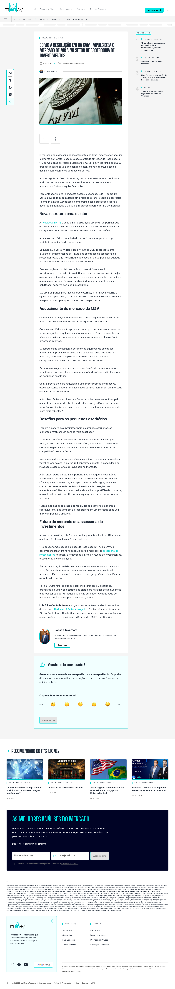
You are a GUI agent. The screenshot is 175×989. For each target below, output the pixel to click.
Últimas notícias (23, 19)
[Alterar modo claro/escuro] (55, 139)
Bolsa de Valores (151, 57)
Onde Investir (65, 9)
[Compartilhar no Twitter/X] (10, 94)
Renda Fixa (95, 930)
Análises (80, 9)
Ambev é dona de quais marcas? (151, 62)
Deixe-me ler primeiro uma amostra (29, 844)
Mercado (147, 87)
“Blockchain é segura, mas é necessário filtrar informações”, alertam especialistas (154, 46)
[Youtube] (26, 965)
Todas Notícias (69, 945)
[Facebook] (19, 964)
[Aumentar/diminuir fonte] (44, 139)
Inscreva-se (153, 10)
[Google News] (43, 965)
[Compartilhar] (52, 921)
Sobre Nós (67, 930)
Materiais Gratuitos (77, 19)
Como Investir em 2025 (49, 19)
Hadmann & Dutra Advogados (71, 609)
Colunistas (67, 935)
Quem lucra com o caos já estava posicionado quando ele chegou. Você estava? (24, 790)
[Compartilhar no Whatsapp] (10, 72)
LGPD (93, 983)
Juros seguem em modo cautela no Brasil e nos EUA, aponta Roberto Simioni (107, 790)
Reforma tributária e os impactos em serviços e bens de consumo (149, 789)
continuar (47, 720)
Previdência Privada (99, 940)
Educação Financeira (98, 9)
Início (35, 9)
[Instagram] (12, 964)
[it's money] (14, 7)
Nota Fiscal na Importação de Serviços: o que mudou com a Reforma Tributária (154, 77)
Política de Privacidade (69, 864)
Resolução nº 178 (51, 222)
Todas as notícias (47, 9)
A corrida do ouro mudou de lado (65, 787)
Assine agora (99, 856)
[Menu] (6, 19)
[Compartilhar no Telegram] (10, 80)
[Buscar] (168, 10)
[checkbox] (14, 864)
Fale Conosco (68, 940)
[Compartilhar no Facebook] (10, 87)
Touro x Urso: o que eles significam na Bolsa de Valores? (152, 93)
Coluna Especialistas (152, 39)
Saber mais (62, 645)
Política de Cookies (81, 983)
